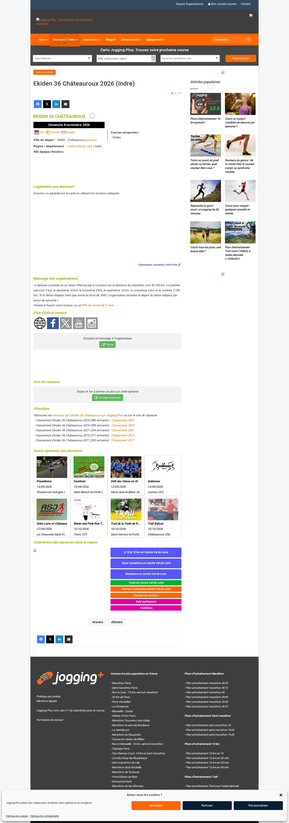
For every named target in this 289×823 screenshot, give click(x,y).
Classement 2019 (122, 435)
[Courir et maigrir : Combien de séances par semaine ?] (240, 104)
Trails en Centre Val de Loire (146, 582)
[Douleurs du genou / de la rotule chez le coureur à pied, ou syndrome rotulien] (240, 145)
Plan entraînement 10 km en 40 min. (207, 767)
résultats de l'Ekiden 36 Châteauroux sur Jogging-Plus (87, 415)
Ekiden (117, 622)
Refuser (207, 805)
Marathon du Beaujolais (126, 734)
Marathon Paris (121, 683)
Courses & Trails (64, 39)
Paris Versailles (121, 701)
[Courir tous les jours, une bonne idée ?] (205, 232)
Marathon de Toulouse (125, 772)
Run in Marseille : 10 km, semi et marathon (137, 743)
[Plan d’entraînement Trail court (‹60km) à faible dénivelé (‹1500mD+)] (240, 232)
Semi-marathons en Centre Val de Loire (145, 563)
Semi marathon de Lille (125, 762)
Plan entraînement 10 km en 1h (205, 753)
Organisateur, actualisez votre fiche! (157, 264)
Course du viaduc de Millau (128, 739)
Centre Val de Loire (79, 146)
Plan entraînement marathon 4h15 (207, 687)
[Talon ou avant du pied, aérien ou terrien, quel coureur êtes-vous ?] (205, 145)
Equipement (154, 39)
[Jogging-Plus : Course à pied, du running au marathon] (70, 22)
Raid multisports (146, 601)
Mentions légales (46, 701)
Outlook (55, 132)
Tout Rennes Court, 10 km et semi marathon (138, 753)
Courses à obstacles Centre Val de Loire (145, 589)
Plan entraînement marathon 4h (205, 692)
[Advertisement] (107, 168)
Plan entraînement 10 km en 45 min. (207, 762)
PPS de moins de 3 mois (98, 305)
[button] (281, 795)
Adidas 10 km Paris (123, 715)
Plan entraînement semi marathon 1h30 (210, 734)
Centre (98, 622)
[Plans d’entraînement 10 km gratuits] (205, 104)
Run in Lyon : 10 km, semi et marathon (135, 692)
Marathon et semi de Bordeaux (130, 725)
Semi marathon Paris (124, 687)
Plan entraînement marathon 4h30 (207, 683)
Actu (42, 39)
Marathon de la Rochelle (126, 767)
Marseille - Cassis (122, 711)
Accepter (156, 805)
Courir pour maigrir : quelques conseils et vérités (237, 209)
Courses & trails (44, 72)
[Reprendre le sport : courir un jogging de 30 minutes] (205, 191)
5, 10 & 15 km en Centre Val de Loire (146, 552)
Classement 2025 (122, 420)
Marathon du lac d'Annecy (127, 786)
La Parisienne (120, 706)
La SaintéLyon (120, 729)
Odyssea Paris (120, 748)
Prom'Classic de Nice (124, 776)
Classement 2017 (122, 440)
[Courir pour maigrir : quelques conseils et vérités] (240, 191)
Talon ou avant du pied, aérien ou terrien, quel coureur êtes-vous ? (204, 164)
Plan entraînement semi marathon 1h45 (210, 729)
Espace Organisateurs (189, 4)
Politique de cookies (17, 816)
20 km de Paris (121, 697)
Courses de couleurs (146, 595)
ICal (42, 132)
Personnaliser (258, 805)
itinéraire (91, 140)
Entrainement (130, 39)
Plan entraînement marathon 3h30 (207, 701)
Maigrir (111, 39)
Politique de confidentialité (44, 816)
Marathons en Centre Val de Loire (146, 573)
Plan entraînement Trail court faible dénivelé (212, 786)
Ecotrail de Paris (122, 781)
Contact (246, 4)
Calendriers (90, 39)
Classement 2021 (122, 430)
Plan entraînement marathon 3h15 (207, 706)
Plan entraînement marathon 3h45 (207, 697)
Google (70, 132)
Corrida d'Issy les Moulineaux (129, 758)
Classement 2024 (122, 425)
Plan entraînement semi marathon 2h (208, 725)
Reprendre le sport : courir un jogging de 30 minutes (204, 209)
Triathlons (146, 607)
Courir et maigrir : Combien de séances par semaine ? (240, 122)
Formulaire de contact (49, 719)
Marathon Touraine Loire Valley (131, 720)
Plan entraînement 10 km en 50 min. (207, 758)
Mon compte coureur (224, 4)
